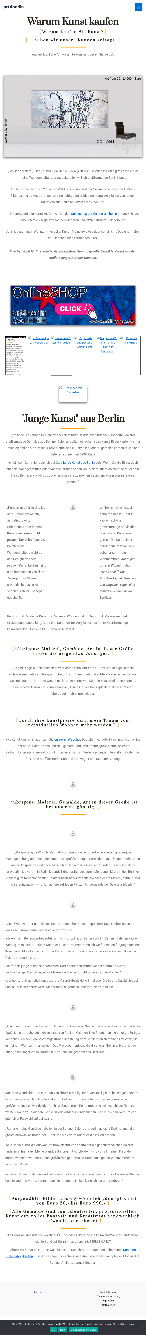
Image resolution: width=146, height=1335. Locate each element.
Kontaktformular (108, 1292)
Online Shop (108, 1305)
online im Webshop (67, 739)
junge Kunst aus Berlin (79, 462)
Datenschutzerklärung (108, 1296)
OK (53, 1329)
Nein (63, 1329)
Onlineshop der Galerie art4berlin (94, 214)
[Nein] (141, 1327)
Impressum (108, 1300)
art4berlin (14, 6)
